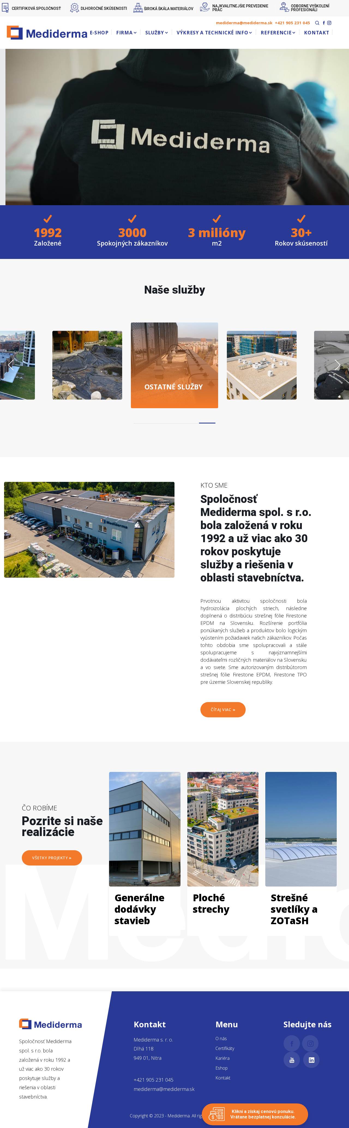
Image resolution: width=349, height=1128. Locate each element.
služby (174, 386)
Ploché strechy (211, 903)
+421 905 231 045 (292, 22)
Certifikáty (224, 1048)
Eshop (221, 1068)
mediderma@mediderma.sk (244, 22)
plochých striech (263, 378)
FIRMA (124, 32)
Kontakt (222, 1078)
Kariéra (222, 1058)
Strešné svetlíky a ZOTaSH (294, 909)
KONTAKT (316, 32)
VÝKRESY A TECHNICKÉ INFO (212, 32)
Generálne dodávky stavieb (139, 909)
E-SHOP (99, 32)
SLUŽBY (154, 32)
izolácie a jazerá (100, 382)
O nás (221, 1039)
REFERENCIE (276, 32)
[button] (11, 365)
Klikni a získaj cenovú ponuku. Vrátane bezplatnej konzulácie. (263, 1114)
